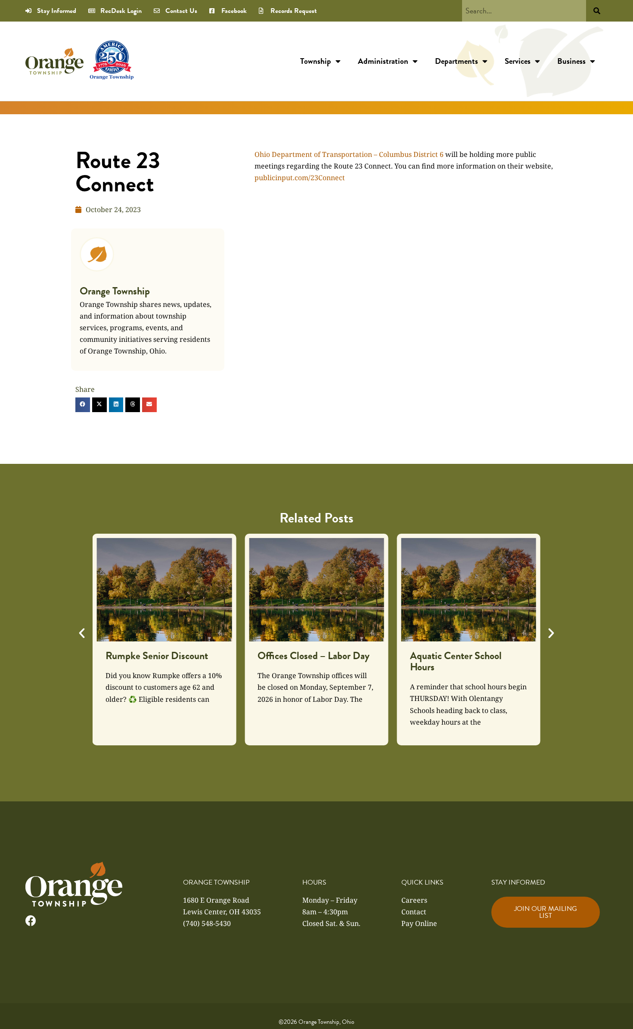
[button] (82, 404)
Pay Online (419, 923)
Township (315, 61)
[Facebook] (30, 920)
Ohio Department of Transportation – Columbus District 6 (349, 154)
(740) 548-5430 (207, 923)
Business (571, 61)
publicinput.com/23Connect (299, 177)
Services (518, 61)
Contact (413, 911)
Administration (383, 61)
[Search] (597, 11)
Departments (456, 61)
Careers (414, 900)
